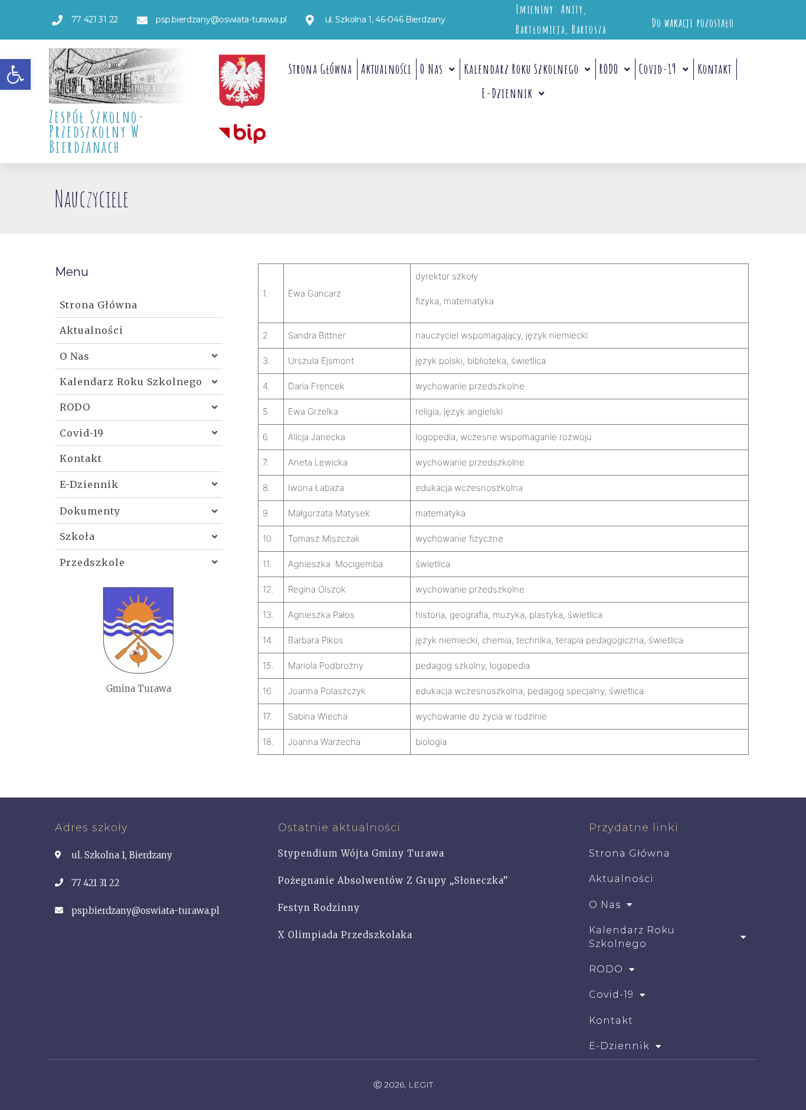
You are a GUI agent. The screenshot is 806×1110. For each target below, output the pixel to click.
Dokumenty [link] (90, 511)
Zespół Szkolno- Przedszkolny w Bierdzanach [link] (97, 131)
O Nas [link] (431, 69)
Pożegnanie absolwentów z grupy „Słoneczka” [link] (393, 880)
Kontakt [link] (714, 69)
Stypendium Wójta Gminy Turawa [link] (361, 853)
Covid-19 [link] (658, 69)
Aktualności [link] (386, 69)
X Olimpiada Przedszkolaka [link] (345, 934)
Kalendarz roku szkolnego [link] (521, 69)
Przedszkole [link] (92, 562)
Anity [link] (572, 9)
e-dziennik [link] (507, 93)
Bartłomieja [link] (540, 29)
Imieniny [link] (535, 9)
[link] (15, 74)
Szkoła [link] (77, 536)
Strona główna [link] (320, 69)
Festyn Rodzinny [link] (319, 907)
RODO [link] (608, 69)
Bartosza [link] (589, 29)
